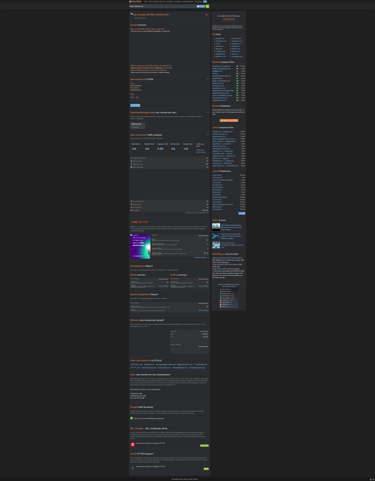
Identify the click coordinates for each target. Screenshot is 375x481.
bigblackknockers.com (185, 365)
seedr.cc (215, 74)
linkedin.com (236, 49)
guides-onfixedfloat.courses (222, 95)
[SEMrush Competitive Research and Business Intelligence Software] (139, 222)
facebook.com (221, 41)
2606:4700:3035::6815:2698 (222, 180)
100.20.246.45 (217, 188)
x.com (218, 44)
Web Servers (136, 124)
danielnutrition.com (219, 100)
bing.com (219, 49)
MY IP (205, 1)
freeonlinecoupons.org (197, 368)
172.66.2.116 (216, 183)
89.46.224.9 (216, 192)
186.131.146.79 (217, 178)
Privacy (190, 479)
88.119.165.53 (216, 207)
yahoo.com (236, 51)
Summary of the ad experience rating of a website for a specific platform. (154, 270)
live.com (235, 54)
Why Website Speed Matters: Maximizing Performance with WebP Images (231, 227)
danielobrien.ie (217, 78)
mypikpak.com (217, 71)
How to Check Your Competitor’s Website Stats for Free (232, 245)
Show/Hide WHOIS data (224, 265)
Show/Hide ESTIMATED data (226, 258)
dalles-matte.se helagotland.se (224, 141)
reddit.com (236, 46)
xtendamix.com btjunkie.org (223, 161)
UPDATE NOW (228, 19)
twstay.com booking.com (222, 132)
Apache (135, 127)
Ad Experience (141, 266)
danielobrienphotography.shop (223, 91)
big (137, 97)
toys (132, 97)
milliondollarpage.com (179, 368)
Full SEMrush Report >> (201, 257)
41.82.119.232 (217, 175)
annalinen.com (149, 365)
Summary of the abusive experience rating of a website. (148, 298)
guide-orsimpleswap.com (221, 81)
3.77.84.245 (216, 195)
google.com (220, 38)
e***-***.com (135, 368)
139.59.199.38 (216, 202)
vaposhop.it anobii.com (221, 144)
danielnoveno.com (218, 88)
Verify (141, 453)
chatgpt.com (220, 51)
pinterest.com (221, 57)
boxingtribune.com (164, 368)
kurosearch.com (218, 86)
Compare (202, 6)
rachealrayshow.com (148, 368)
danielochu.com (218, 83)
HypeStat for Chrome (230, 121)
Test (207, 469)
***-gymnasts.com (200, 365)
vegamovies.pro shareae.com (223, 156)
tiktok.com (219, 46)
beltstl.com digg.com (220, 158)
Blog (185, 479)
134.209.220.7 (217, 185)
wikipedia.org (220, 54)
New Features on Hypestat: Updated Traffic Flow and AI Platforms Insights (231, 236)
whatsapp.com (237, 57)
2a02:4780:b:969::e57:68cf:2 (222, 205)
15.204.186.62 (217, 209)
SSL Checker (148, 428)
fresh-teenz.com (137, 365)
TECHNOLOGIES (198, 1)
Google (141, 407)
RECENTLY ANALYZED (159, 1)
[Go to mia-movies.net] (169, 14)
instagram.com (237, 41)
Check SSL (204, 445)
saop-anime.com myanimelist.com (225, 166)
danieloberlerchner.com (220, 93)
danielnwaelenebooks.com (221, 76)
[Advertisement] (169, 49)
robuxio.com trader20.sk (222, 163)
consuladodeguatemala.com (166, 365)
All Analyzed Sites (177, 479)
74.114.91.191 (216, 200)
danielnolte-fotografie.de (221, 66)
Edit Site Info (135, 105)
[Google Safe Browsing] (131, 418)
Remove (219, 269)
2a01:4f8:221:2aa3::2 (219, 197)
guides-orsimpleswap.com (221, 69)
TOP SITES (150, 1)
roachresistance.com (220, 98)
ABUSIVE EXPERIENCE (188, 1)
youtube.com (236, 38)
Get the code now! (228, 286)
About (196, 479)
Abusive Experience (144, 294)
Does (150, 374)
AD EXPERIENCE (178, 1)
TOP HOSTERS (169, 1)
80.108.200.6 (217, 190)
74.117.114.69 (167, 68)
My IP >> (242, 213)
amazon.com (236, 44)
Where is (147, 320)
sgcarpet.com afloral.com (222, 151)
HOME (145, 1)
